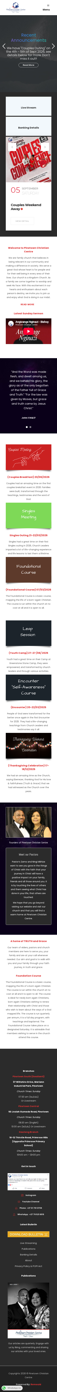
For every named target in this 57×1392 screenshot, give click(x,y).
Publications (28, 1248)
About (28, 1260)
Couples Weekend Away (26, 207)
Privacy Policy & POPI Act (28, 1266)
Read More (28, 65)
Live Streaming (28, 1243)
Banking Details (28, 1254)
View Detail (22, 221)
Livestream (30, 1100)
